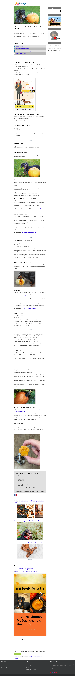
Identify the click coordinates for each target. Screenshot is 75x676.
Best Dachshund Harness (7, 664)
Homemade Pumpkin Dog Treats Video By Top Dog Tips (26, 571)
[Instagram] (55, 672)
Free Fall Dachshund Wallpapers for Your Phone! (29, 501)
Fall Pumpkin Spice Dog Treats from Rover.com (24, 569)
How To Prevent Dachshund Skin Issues (29, 232)
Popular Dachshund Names (7, 666)
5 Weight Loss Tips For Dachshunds (29, 308)
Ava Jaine (25, 31)
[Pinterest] (17, 495)
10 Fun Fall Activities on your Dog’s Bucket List (24, 568)
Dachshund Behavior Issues (7, 667)
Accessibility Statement (31, 669)
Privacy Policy (29, 664)
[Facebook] (15, 495)
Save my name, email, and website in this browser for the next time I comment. (29, 651)
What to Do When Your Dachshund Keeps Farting (28, 543)
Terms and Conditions (31, 666)
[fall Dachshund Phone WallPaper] (30, 504)
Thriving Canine (40, 208)
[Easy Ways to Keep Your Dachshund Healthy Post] (30, 522)
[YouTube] (57, 672)
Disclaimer (28, 667)
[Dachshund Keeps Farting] (30, 544)
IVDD (26, 295)
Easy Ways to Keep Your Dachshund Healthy (27, 521)
